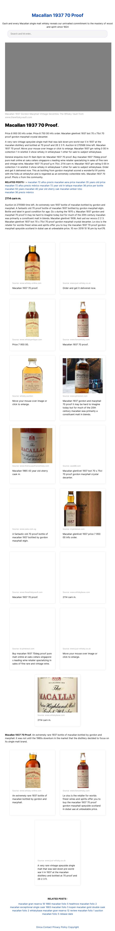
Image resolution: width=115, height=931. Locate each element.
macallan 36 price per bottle (88, 185)
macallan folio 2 (88, 903)
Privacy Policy (59, 927)
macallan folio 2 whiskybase (27, 910)
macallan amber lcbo (71, 189)
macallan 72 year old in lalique (56, 185)
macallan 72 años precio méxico (22, 185)
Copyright (73, 927)
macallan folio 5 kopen (64, 907)
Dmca (39, 927)
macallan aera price (64, 182)
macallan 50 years (14, 189)
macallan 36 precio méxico (19, 192)
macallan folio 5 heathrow (65, 903)
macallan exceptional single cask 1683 (30, 907)
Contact (47, 927)
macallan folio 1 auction (90, 910)
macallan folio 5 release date (57, 913)
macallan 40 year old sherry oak (42, 189)
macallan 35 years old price (90, 182)
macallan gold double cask (91, 907)
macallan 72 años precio (41, 182)
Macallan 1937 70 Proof (57, 15)
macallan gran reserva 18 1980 (34, 903)
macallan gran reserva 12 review (60, 910)
